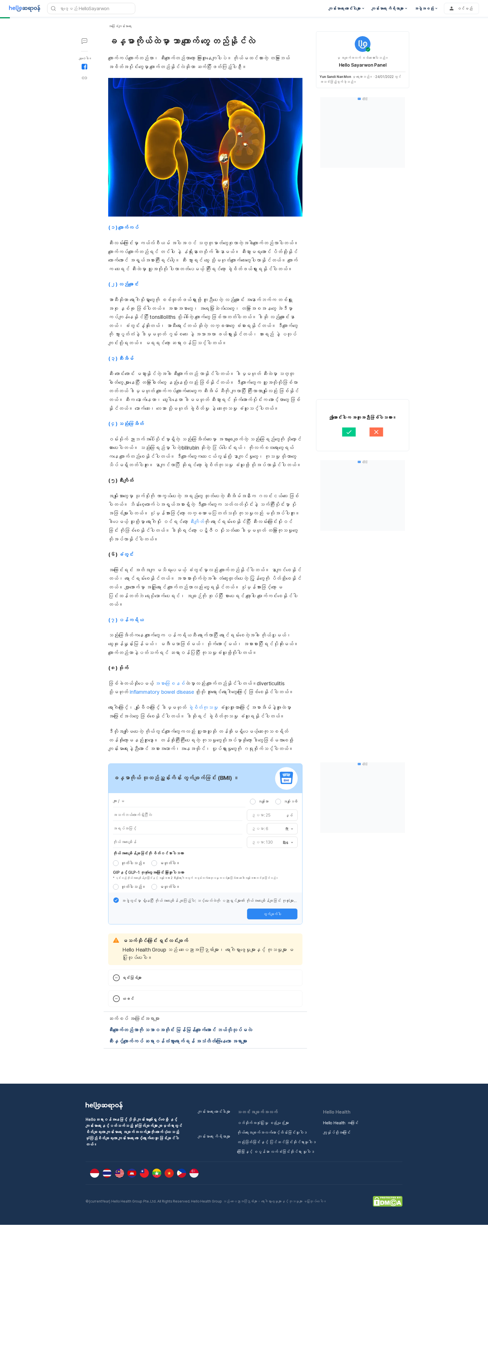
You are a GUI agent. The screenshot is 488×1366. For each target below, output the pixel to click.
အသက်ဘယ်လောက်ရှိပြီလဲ (132, 814)
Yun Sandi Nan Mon (335, 77)
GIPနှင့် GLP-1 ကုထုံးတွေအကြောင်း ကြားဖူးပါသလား (148, 872)
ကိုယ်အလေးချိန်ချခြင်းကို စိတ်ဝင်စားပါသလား (148, 853)
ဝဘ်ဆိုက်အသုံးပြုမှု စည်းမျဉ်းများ (263, 1122)
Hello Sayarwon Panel (363, 65)
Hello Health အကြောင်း (340, 1122)
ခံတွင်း (125, 554)
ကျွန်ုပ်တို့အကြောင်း (336, 1132)
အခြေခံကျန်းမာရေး (120, 26)
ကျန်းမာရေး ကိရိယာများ (214, 1136)
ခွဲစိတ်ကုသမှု (203, 707)
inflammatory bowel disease (162, 692)
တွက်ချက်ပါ (272, 914)
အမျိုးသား (263, 801)
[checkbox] (116, 900)
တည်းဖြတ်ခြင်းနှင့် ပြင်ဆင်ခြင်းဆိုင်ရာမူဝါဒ (276, 1142)
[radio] (253, 801)
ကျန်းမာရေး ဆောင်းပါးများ (214, 1111)
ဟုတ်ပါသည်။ (133, 863)
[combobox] (287, 829)
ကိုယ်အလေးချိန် (124, 841)
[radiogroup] (274, 801)
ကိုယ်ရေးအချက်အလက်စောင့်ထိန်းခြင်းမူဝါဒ (272, 1132)
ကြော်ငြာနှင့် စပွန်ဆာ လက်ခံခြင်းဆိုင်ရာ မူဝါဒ (276, 1151)
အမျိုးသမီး (290, 801)
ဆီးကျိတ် (196, 522)
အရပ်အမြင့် (124, 828)
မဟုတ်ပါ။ (169, 863)
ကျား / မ (118, 800)
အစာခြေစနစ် (170, 683)
